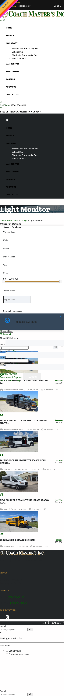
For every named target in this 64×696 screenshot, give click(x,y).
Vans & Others (19, 58)
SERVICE (10, 35)
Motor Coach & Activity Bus (25, 48)
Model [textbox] (6, 248)
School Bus (17, 52)
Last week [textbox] (5, 645)
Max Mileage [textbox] (9, 257)
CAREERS (10, 79)
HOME (9, 28)
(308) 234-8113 (18, 602)
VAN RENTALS (12, 64)
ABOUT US (11, 87)
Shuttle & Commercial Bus (24, 55)
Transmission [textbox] (9, 290)
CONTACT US (12, 94)
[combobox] (32, 232)
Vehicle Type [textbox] (9, 232)
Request (32, 377)
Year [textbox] (5, 265)
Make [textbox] (5, 240)
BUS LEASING (12, 71)
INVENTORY (11, 43)
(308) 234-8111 (18, 105)
